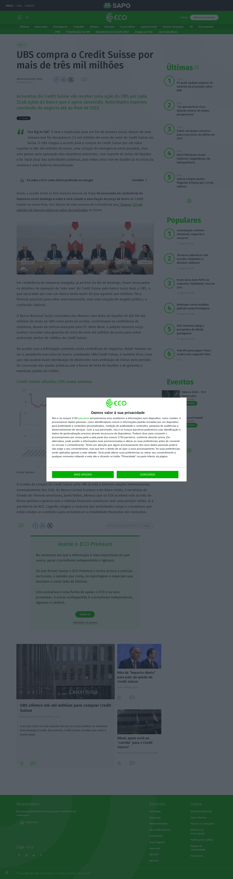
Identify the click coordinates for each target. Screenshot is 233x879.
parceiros (83, 418)
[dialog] (116, 439)
